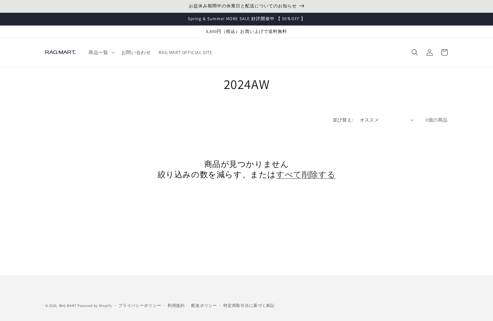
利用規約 (176, 305)
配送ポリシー (204, 305)
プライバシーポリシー (139, 305)
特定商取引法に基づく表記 (248, 305)
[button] (101, 52)
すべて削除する (305, 174)
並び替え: (343, 120)
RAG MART (68, 305)
